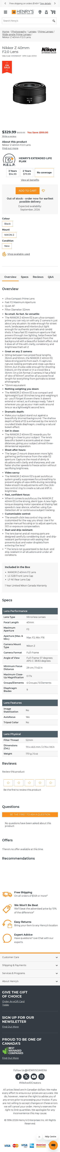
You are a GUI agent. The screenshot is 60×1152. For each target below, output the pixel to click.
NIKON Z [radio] (9, 235)
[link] (7, 894)
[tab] (10, 277)
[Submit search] (54, 21)
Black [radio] (7, 223)
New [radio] (6, 246)
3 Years (13, 172)
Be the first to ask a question (30, 814)
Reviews (38, 277)
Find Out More (10, 1026)
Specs (24, 277)
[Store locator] (40, 12)
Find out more (10, 148)
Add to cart (28, 190)
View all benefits (30, 180)
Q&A (51, 277)
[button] (5, 3)
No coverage (44, 172)
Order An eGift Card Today (13, 1003)
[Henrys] (23, 12)
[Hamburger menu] (5, 12)
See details (45, 3)
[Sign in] (46, 12)
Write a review (9, 136)
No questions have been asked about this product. (28, 824)
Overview (10, 277)
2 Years (27, 172)
